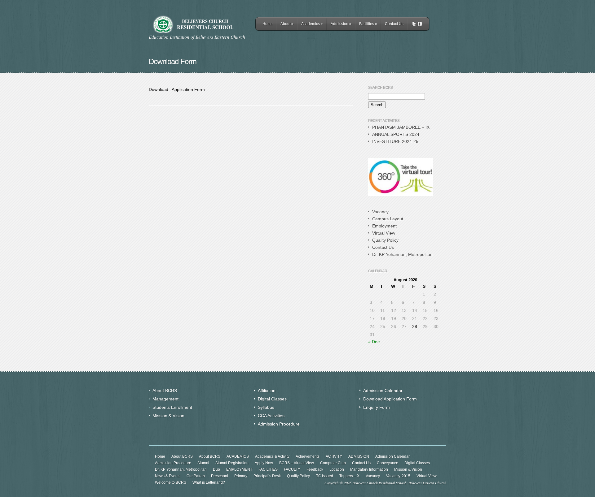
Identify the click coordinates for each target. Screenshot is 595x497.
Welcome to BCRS (170, 482)
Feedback (314, 469)
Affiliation (266, 390)
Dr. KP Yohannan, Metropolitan (402, 254)
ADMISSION (358, 456)
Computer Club (333, 463)
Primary (240, 476)
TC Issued (324, 476)
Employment (384, 225)
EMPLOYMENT (239, 469)
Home (267, 24)
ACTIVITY (334, 456)
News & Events (167, 476)
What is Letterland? (208, 482)
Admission (341, 24)
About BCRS (164, 390)
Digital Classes (272, 398)
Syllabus (266, 407)
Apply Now (264, 463)
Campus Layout (387, 218)
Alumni (203, 463)
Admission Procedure (279, 423)
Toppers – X (349, 476)
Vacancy (380, 211)
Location (336, 469)
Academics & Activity (272, 456)
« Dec (374, 341)
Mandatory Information (369, 469)
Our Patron (196, 476)
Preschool (219, 476)
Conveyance (387, 463)
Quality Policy (385, 240)
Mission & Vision (168, 415)
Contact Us (394, 24)
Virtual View (383, 233)
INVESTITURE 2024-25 (395, 141)
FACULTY (292, 469)
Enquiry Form (376, 407)
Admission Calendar (383, 390)
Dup (216, 469)
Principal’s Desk (267, 476)
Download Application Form (390, 398)
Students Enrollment (172, 407)
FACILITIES (268, 469)
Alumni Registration (232, 463)
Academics (312, 24)
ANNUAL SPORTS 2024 (395, 134)
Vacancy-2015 (398, 476)
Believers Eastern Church (427, 482)
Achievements (308, 456)
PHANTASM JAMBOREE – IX (401, 127)
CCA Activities (271, 415)
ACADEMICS (238, 456)
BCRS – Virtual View (296, 463)
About (286, 24)
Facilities (368, 24)
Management (165, 398)
